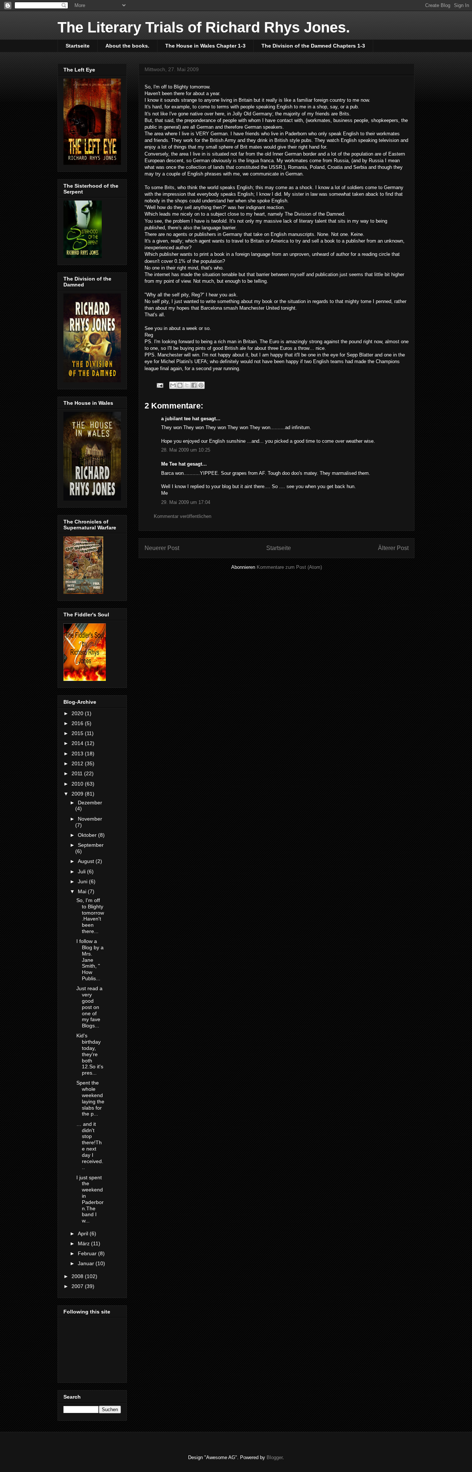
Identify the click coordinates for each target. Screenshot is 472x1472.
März (84, 1243)
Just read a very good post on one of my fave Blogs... (89, 1007)
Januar (87, 1263)
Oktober (88, 835)
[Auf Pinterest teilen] (201, 385)
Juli (82, 871)
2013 (78, 753)
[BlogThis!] (180, 385)
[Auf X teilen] (187, 385)
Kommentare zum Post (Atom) (289, 567)
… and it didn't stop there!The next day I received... (89, 1145)
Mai (83, 891)
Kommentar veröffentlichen (182, 516)
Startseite (78, 46)
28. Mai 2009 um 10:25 (185, 450)
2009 (78, 794)
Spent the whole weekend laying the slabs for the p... (90, 1098)
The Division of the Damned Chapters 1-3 (313, 46)
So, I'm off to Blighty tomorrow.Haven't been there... (90, 915)
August (87, 861)
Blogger (274, 1457)
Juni (83, 881)
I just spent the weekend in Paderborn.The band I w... (90, 1199)
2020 (78, 713)
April (84, 1233)
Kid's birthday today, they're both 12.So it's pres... (89, 1054)
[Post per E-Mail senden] (159, 384)
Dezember (90, 802)
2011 (78, 773)
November (90, 819)
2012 (78, 763)
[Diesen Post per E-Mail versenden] (173, 385)
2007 (78, 1286)
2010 (78, 784)
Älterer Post (393, 548)
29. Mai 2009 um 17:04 (185, 502)
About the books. (127, 46)
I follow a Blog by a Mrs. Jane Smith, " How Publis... (90, 959)
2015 (78, 733)
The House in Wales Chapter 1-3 (205, 46)
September (91, 845)
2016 (78, 723)
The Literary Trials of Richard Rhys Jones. (204, 27)
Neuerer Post (162, 548)
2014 (78, 743)
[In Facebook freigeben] (194, 385)
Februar (88, 1253)
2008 (78, 1276)
